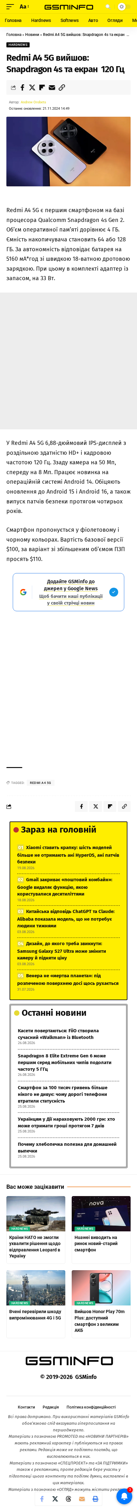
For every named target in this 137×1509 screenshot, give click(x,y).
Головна (13, 34)
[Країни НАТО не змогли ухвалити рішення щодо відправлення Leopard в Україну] (35, 1213)
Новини (32, 34)
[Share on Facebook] (22, 87)
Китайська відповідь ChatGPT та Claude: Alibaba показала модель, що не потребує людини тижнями (66, 919)
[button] (11, 7)
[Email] (51, 87)
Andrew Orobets (33, 102)
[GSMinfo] (68, 7)
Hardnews (18, 44)
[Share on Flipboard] (42, 87)
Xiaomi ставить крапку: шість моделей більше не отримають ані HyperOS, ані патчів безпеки (68, 855)
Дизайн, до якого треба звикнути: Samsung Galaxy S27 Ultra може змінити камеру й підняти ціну (61, 951)
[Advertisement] (68, 361)
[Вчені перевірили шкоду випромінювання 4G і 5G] (35, 1287)
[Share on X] (32, 87)
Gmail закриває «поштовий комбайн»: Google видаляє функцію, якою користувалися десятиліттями (64, 887)
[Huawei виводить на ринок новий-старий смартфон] (101, 1213)
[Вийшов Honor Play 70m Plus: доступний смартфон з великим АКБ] (101, 1287)
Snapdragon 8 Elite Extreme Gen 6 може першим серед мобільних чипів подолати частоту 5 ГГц (65, 1062)
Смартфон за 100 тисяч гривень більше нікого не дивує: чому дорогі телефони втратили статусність (62, 1094)
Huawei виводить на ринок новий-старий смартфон (96, 1243)
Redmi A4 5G (40, 783)
